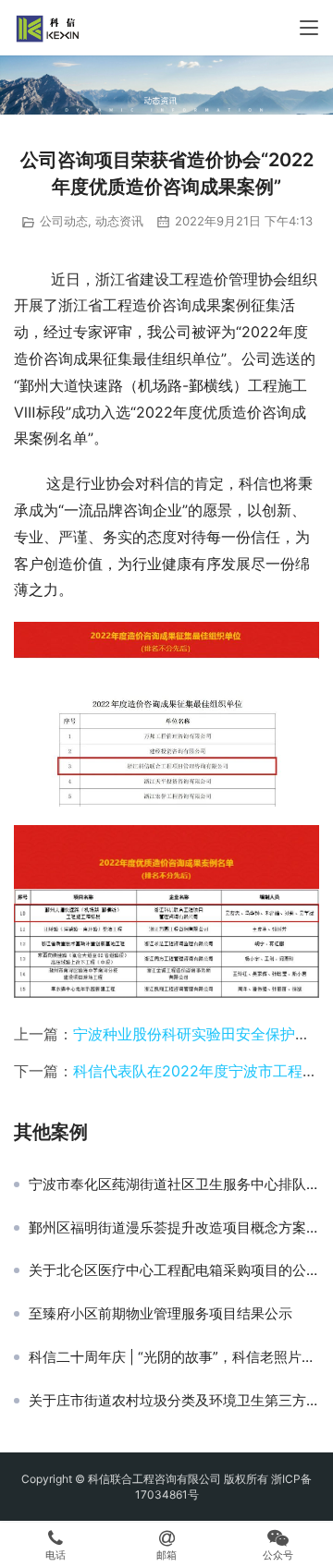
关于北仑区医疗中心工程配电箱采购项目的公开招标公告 (174, 1270)
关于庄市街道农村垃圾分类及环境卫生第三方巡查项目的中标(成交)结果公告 (174, 1400)
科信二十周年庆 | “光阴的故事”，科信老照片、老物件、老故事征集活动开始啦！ (174, 1357)
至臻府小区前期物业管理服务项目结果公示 (160, 1314)
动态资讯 (119, 220)
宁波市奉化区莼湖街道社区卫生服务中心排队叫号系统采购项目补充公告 (174, 1184)
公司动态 (64, 220)
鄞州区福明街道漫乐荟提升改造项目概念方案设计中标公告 (174, 1228)
